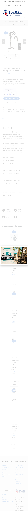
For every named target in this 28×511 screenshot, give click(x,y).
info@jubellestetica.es (19, 1)
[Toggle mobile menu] (25, 17)
